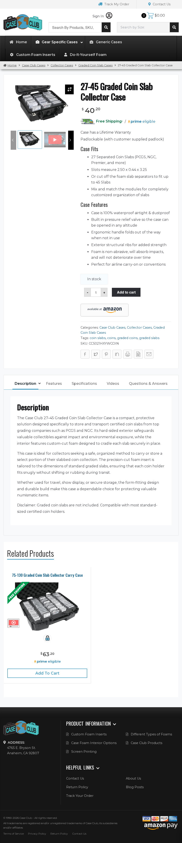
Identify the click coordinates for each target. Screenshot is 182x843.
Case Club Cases (33, 65)
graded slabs (149, 338)
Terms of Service (13, 833)
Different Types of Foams (151, 734)
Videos (113, 383)
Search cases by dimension (174, 27)
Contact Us (161, 4)
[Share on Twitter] (95, 354)
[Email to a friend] (149, 354)
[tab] (25, 384)
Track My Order (116, 4)
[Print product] (127, 354)
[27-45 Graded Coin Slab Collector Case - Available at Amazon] (105, 310)
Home (12, 65)
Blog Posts (135, 787)
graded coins (127, 338)
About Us (133, 778)
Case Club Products (146, 743)
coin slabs (98, 338)
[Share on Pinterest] (106, 354)
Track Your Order (79, 796)
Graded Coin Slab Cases (95, 65)
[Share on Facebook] (85, 354)
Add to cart (126, 292)
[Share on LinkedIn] (117, 354)
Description (25, 383)
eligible (143, 121)
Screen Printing (84, 752)
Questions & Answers (148, 383)
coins (111, 338)
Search (106, 27)
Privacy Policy (37, 833)
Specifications (84, 383)
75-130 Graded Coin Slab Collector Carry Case (47, 575)
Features (54, 383)
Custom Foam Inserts (89, 734)
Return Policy (77, 787)
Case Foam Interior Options (94, 743)
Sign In (99, 16)
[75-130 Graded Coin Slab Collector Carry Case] (47, 606)
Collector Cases (62, 65)
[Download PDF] (138, 354)
